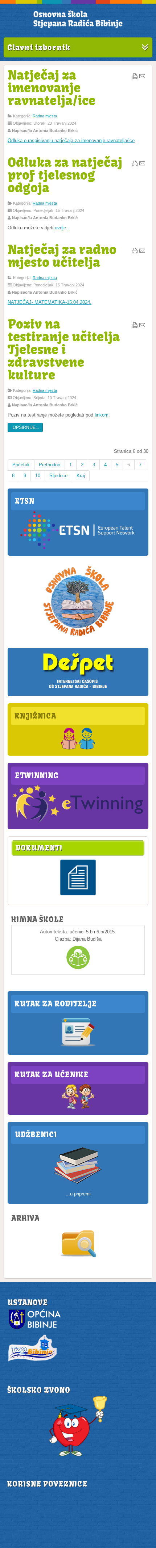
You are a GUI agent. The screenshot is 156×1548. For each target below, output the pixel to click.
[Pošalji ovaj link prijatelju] (142, 77)
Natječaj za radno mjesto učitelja (62, 255)
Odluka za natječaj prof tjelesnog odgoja (65, 175)
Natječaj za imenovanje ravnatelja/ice (51, 87)
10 (37, 475)
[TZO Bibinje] (32, 1361)
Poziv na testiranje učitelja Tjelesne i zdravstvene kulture (64, 349)
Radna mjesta (45, 116)
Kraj (81, 475)
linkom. (102, 415)
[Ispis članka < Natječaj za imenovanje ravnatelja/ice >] (135, 77)
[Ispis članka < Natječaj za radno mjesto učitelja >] (135, 252)
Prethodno (49, 464)
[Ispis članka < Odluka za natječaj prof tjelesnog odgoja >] (135, 165)
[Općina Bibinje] (35, 1328)
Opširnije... (25, 427)
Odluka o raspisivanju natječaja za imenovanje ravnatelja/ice (71, 140)
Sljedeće (58, 475)
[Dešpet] (78, 689)
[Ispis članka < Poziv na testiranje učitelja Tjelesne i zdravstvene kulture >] (135, 326)
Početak (21, 464)
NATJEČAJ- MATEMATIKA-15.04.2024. (49, 302)
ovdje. (61, 227)
